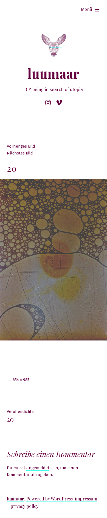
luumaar (53, 73)
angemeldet (37, 467)
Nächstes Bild (20, 153)
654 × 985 (21, 380)
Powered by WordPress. (50, 499)
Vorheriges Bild (21, 146)
